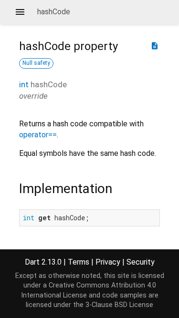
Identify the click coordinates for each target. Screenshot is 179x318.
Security (140, 262)
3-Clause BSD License (119, 305)
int (24, 84)
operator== (38, 134)
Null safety (36, 63)
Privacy (107, 262)
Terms (78, 262)
